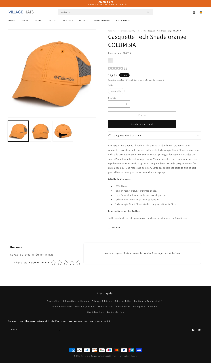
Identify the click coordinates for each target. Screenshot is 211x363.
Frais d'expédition (129, 80)
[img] (115, 68)
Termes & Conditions (61, 306)
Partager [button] (116, 227)
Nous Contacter (105, 306)
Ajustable (118, 92)
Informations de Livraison (76, 301)
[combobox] (105, 12)
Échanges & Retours (102, 301)
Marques (68, 20)
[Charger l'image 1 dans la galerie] (18, 131)
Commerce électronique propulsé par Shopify (118, 356)
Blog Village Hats (95, 312)
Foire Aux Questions (85, 306)
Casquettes (142, 31)
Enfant (39, 20)
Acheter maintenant (142, 123)
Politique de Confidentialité (148, 301)
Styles (53, 20)
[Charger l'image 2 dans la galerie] (40, 131)
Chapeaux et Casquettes (90, 356)
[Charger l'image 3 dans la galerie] (63, 131)
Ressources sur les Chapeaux (130, 306)
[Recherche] (148, 12)
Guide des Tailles (122, 301)
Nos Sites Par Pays (115, 312)
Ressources (123, 20)
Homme (11, 20)
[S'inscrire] (59, 329)
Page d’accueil (114, 31)
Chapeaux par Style (128, 31)
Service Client (53, 301)
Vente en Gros (102, 20)
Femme (25, 20)
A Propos (152, 306)
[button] (200, 12)
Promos (83, 20)
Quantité (112, 98)
